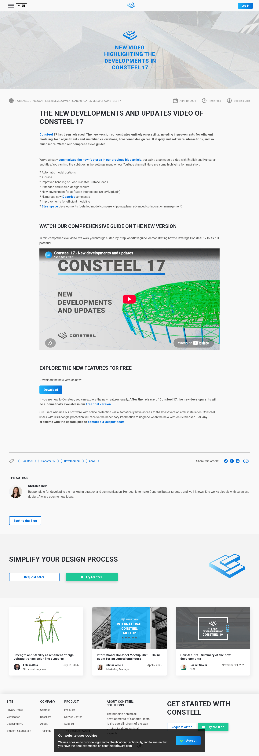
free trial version (98, 404)
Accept (191, 740)
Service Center (73, 716)
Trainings (45, 730)
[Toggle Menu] (11, 5)
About (44, 723)
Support (69, 723)
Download (51, 390)
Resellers (45, 716)
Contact (45, 709)
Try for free (94, 577)
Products (69, 709)
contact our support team (106, 422)
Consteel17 (48, 461)
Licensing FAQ (15, 723)
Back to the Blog (25, 521)
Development (72, 461)
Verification (13, 716)
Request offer (34, 577)
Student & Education (19, 730)
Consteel (46, 134)
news (92, 461)
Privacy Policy (15, 709)
